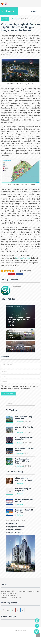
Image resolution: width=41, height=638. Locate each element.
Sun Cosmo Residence (14, 533)
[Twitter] (13, 610)
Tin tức (4, 19)
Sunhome (15, 19)
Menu (33, 11)
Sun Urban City (11, 524)
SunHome (7, 11)
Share (20, 274)
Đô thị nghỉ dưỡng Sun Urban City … (24, 439)
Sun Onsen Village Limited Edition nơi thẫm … (22, 461)
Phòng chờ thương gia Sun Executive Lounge (24, 479)
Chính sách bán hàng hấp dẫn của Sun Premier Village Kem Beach (19, 334)
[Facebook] (3, 610)
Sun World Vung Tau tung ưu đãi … (23, 490)
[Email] (23, 610)
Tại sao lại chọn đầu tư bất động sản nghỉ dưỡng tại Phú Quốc (19, 319)
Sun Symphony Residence (15, 527)
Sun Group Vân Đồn (22, 258)
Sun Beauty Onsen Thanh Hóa (19, 347)
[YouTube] (18, 610)
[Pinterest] (8, 610)
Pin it (12, 274)
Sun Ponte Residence (14, 530)
